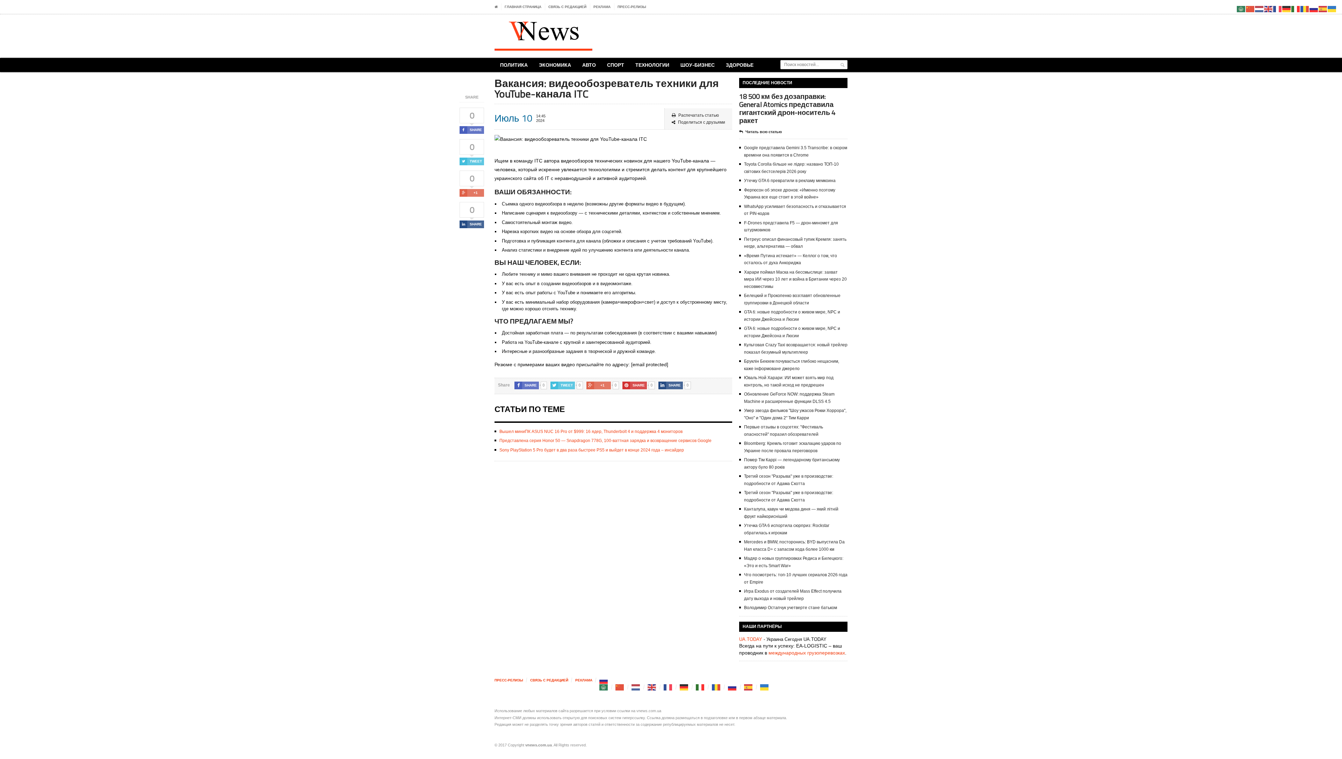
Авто (589, 64)
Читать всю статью (763, 132)
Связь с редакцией (567, 7)
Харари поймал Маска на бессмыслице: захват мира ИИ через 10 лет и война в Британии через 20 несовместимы (795, 279)
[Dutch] (636, 687)
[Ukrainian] (764, 687)
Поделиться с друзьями (701, 122)
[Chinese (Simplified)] (620, 687)
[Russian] (603, 680)
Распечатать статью (698, 115)
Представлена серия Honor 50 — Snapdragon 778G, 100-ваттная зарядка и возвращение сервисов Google (605, 440)
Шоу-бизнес (697, 64)
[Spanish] (748, 687)
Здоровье (739, 64)
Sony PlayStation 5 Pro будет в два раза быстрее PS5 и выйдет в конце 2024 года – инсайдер (591, 450)
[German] (684, 687)
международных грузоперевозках (807, 653)
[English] (652, 687)
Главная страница (523, 7)
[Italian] (700, 687)
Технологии (652, 64)
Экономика (555, 64)
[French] (668, 687)
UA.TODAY (750, 639)
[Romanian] (716, 687)
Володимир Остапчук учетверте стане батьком (790, 607)
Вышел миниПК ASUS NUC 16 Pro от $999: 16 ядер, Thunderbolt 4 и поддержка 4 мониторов (591, 431)
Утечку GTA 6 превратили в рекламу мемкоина (790, 180)
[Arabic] (603, 687)
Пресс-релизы (632, 7)
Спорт (615, 64)
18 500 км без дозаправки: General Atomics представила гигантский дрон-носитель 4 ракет (787, 108)
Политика (514, 64)
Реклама (602, 7)
